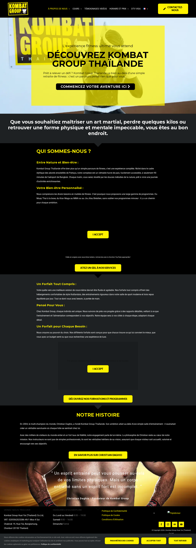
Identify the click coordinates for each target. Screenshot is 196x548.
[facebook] (161, 524)
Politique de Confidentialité (114, 511)
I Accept (98, 234)
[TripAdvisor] (174, 524)
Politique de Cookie (111, 515)
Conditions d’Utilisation (112, 519)
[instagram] (168, 524)
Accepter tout (154, 541)
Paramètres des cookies (122, 541)
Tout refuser (180, 541)
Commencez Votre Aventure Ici (94, 87)
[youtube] (181, 524)
